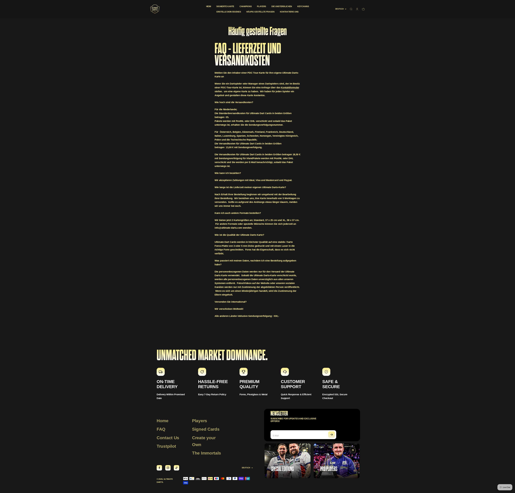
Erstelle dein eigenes (228, 12)
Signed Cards (205, 429)
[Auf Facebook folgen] (159, 467)
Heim (208, 6)
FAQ (161, 429)
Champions (246, 6)
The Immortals (206, 453)
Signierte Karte (225, 6)
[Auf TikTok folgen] (176, 467)
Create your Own (204, 441)
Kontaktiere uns (289, 12)
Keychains (303, 6)
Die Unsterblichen (281, 6)
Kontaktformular (290, 87)
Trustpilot (166, 446)
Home (162, 420)
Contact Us (168, 437)
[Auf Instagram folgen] (168, 467)
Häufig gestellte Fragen (260, 12)
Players (261, 6)
